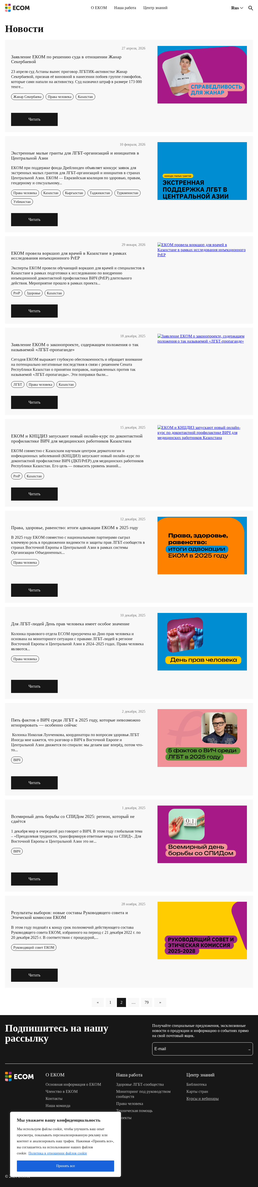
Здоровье (33, 293)
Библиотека (196, 1084)
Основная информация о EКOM (73, 1084)
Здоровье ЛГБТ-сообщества (140, 1084)
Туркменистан (127, 193)
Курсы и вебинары (202, 1098)
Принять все (65, 1166)
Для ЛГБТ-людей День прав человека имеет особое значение (70, 624)
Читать (34, 119)
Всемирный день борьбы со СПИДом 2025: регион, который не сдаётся (73, 819)
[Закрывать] (116, 1116)
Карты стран (197, 1091)
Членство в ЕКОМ (62, 1091)
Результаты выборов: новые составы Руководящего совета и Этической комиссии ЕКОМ (69, 915)
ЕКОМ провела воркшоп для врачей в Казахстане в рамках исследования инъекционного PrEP (68, 256)
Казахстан (85, 97)
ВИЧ (16, 760)
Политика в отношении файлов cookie (57, 1153)
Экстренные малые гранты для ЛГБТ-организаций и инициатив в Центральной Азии (75, 155)
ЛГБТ (17, 384)
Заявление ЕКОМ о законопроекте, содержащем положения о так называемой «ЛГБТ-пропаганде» (75, 347)
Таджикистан (100, 193)
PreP (16, 293)
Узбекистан (22, 202)
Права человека (59, 97)
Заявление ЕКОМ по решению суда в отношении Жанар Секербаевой (66, 59)
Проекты (124, 1118)
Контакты (54, 1098)
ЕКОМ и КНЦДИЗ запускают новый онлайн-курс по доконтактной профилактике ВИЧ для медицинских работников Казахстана (77, 438)
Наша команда (58, 1105)
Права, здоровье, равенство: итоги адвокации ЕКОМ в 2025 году (74, 527)
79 (147, 1002)
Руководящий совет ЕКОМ (33, 947)
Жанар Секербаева (27, 97)
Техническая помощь (134, 1110)
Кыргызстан (74, 193)
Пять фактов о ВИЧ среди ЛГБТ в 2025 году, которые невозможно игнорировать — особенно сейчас (75, 722)
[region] (65, 1144)
